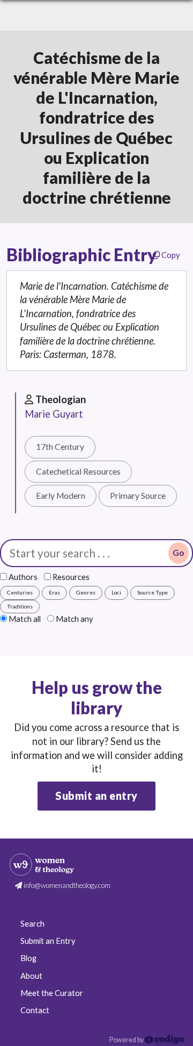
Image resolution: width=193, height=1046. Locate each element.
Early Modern (60, 495)
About (31, 975)
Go (178, 552)
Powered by (127, 1040)
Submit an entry (96, 795)
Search (32, 923)
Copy (170, 255)
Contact (34, 1010)
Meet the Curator (51, 993)
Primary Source (138, 495)
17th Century (60, 447)
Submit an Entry (47, 940)
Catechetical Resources (78, 471)
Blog (28, 958)
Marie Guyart (54, 414)
